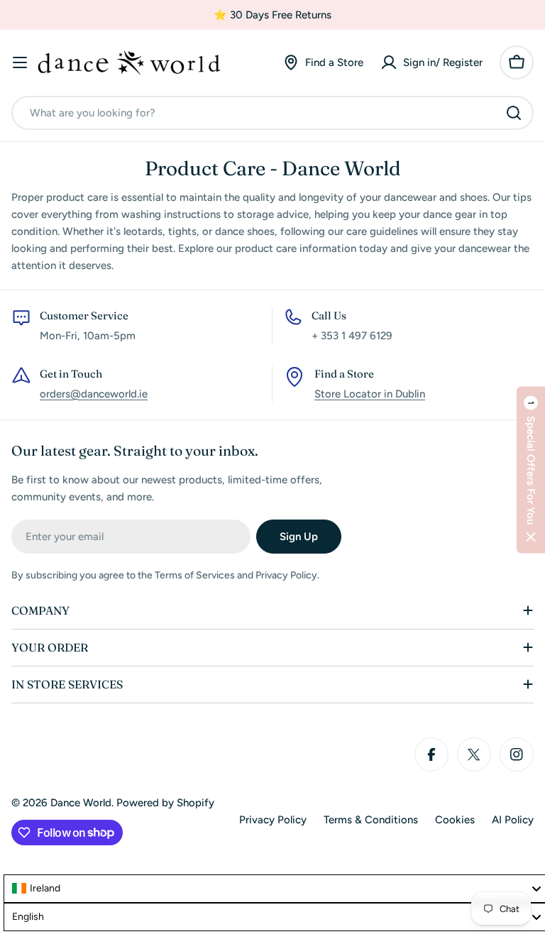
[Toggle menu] (19, 62)
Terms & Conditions (371, 819)
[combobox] (272, 113)
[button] (531, 469)
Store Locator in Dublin (369, 394)
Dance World (80, 802)
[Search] (513, 112)
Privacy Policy (273, 819)
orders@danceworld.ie (94, 394)
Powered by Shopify (165, 802)
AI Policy (513, 819)
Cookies (455, 819)
